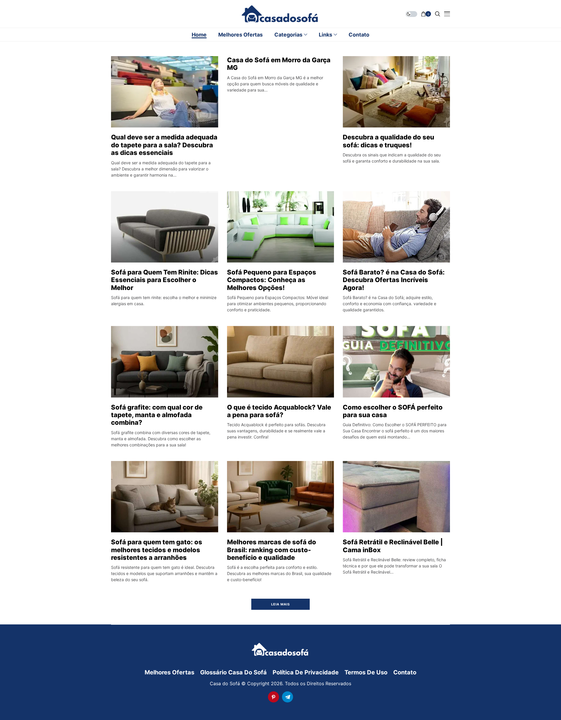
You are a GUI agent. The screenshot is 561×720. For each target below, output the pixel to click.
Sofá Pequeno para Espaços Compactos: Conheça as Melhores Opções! (271, 279)
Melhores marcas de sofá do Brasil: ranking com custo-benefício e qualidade (271, 549)
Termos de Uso (365, 672)
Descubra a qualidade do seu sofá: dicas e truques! (388, 141)
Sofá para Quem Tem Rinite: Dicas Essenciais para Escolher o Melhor (164, 279)
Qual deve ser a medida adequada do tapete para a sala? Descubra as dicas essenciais (164, 144)
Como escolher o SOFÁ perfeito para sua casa (393, 411)
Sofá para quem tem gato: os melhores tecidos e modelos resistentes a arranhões (156, 549)
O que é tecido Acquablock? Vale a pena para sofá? (279, 411)
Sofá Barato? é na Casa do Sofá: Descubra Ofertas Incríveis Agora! (394, 279)
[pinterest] (273, 696)
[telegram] (287, 696)
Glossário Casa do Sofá (233, 672)
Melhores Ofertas (169, 672)
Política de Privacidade (306, 672)
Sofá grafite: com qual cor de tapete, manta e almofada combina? (156, 415)
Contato (404, 672)
